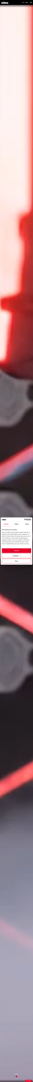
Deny (16, 561)
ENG (27, 2)
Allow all (16, 550)
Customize (16, 555)
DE (23, 2)
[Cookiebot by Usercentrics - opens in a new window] (24, 520)
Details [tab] (17, 524)
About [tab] (27, 524)
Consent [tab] (6, 524)
